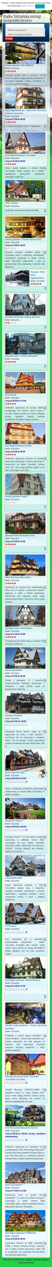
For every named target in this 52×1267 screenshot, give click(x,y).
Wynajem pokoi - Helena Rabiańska (21, 355)
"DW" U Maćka (11, 203)
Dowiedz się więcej (27, 6)
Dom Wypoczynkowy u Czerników (20, 155)
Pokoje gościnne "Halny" (16, 496)
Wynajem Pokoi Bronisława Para (20, 535)
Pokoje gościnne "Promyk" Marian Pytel (23, 239)
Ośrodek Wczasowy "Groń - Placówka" (22, 1076)
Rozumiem (39, 6)
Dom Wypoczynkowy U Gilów (18, 445)
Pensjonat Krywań (13, 715)
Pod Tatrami (10, 394)
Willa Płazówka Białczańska (18, 577)
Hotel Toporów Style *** (16, 772)
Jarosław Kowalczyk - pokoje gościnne (22, 316)
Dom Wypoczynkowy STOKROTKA (20, 1232)
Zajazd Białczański (13, 877)
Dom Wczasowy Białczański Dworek (21, 1127)
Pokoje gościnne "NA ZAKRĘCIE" (19, 65)
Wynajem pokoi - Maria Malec (18, 628)
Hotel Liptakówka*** (15, 1184)
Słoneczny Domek (13, 670)
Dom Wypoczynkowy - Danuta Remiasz (22, 980)
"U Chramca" (11, 925)
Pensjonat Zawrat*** (15, 820)
